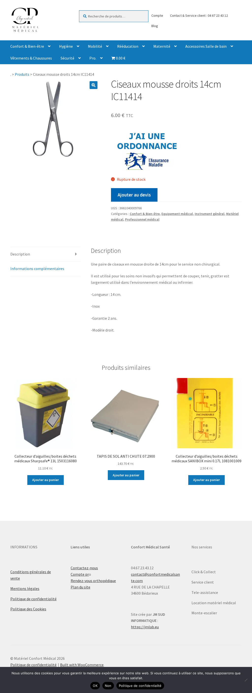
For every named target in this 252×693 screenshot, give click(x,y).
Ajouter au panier (45, 480)
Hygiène (66, 46)
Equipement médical (177, 213)
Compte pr (80, 574)
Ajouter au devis (134, 195)
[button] (93, 85)
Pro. (92, 58)
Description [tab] (20, 254)
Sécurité (67, 58)
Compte (157, 15)
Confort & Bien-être (27, 46)
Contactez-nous (84, 567)
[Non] (245, 680)
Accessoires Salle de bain (206, 46)
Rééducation (127, 46)
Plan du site (80, 587)
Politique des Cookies (28, 608)
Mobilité (95, 46)
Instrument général (209, 213)
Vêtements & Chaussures (31, 58)
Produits (22, 74)
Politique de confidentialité (33, 598)
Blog (154, 26)
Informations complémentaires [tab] (37, 268)
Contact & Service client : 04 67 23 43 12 (199, 15)
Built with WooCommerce (82, 664)
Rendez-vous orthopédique (93, 580)
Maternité (161, 46)
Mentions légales (24, 588)
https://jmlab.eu (145, 626)
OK (95, 686)
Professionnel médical (142, 219)
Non (108, 686)
